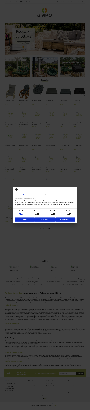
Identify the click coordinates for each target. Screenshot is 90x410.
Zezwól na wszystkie (65, 219)
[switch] (37, 214)
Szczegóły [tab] (45, 194)
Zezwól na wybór (45, 219)
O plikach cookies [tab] (66, 194)
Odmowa (25, 219)
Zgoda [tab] (24, 194)
